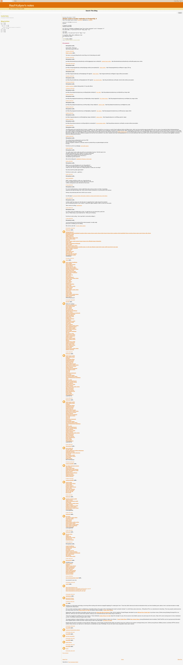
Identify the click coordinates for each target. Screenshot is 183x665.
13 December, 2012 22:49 (70, 69)
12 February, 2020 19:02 (70, 601)
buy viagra (99, 110)
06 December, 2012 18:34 (70, 63)
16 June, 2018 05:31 (69, 576)
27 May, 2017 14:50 (69, 512)
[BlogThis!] (67, 39)
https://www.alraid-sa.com (71, 587)
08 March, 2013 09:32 (69, 119)
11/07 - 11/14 (5, 26)
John (67, 260)
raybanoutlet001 (70, 463)
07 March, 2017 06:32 (69, 478)
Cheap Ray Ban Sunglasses (103, 612)
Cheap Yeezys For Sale (84, 610)
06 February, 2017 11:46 (70, 461)
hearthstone (79, 205)
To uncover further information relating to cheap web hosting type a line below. (89, 195)
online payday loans (122, 131)
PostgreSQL (80, 20)
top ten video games (80, 225)
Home (122, 659)
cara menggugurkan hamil (72, 577)
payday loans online (106, 61)
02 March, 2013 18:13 (69, 113)
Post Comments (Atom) (73, 662)
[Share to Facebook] (70, 39)
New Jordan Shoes (135, 619)
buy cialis (99, 92)
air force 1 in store (107, 620)
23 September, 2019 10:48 (70, 582)
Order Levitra (69, 53)
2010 (3, 24)
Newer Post (65, 659)
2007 (3, 31)
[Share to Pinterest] (71, 39)
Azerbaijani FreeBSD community (7, 17)
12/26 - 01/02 (5, 25)
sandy (67, 584)
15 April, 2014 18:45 (69, 148)
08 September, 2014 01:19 (70, 228)
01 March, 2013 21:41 (69, 100)
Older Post (180, 659)
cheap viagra (96, 73)
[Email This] (66, 39)
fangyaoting (69, 560)
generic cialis (101, 104)
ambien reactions (70, 86)
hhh (67, 603)
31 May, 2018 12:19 (69, 558)
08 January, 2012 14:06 (70, 57)
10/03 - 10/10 (5, 28)
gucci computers (69, 178)
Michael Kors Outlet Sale (144, 612)
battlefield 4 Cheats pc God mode (84, 159)
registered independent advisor (73, 630)
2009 (3, 29)
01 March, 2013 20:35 (69, 94)
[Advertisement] (71, 655)
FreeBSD (90, 20)
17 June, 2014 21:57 (69, 218)
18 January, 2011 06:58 (70, 51)
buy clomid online (98, 79)
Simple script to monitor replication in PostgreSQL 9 (12, 27)
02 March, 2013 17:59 (69, 106)
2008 (3, 30)
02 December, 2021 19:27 (70, 632)
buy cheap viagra (104, 98)
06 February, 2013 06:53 (70, 82)
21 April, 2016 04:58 (69, 351)
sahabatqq (68, 596)
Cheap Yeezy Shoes (108, 610)
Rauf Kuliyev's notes (21, 5)
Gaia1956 (68, 627)
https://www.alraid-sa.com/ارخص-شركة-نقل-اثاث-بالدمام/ (78, 588)
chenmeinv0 (69, 446)
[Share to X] (69, 39)
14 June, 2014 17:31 (69, 207)
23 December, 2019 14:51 (70, 594)
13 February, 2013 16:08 (70, 88)
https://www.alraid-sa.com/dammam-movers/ (76, 589)
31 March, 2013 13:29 (69, 136)
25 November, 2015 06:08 (70, 299)
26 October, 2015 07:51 (70, 258)
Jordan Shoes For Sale (105, 615)
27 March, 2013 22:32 (69, 125)
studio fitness (69, 642)
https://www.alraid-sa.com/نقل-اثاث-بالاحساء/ (75, 590)
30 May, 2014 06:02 (69, 161)
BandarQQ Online (70, 598)
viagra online (103, 67)
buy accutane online (100, 123)
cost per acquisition (70, 636)
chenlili (67, 301)
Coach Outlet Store (122, 619)
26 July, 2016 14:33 (69, 444)
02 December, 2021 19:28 (70, 650)
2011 (3, 23)
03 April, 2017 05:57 (69, 494)
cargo (67, 648)
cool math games (85, 145)
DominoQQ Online (70, 599)
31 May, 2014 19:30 (69, 174)
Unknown (68, 229)
